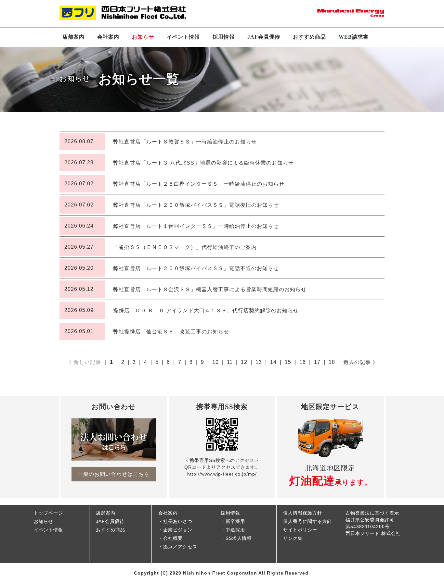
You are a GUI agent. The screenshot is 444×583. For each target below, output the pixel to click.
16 (302, 362)
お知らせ (143, 37)
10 (215, 362)
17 (317, 362)
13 (258, 362)
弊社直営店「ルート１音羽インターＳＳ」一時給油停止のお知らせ (196, 226)
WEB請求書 (354, 37)
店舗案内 (73, 37)
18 (332, 362)
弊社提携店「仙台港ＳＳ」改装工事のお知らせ (171, 331)
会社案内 (108, 37)
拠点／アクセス (180, 546)
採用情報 (224, 37)
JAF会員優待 (263, 37)
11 (230, 362)
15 (288, 362)
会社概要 (173, 538)
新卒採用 (235, 521)
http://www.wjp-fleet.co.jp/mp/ (222, 474)
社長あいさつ (177, 521)
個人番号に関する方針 (307, 521)
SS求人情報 (239, 538)
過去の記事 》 (360, 362)
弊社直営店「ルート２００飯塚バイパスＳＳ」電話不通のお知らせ (196, 268)
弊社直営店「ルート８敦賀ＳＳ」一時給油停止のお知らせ (185, 141)
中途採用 (235, 529)
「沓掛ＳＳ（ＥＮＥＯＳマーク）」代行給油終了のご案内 (185, 247)
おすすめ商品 (309, 37)
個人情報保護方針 (302, 512)
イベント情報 (183, 37)
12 (244, 362)
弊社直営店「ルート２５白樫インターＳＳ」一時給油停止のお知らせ (198, 184)
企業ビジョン (177, 529)
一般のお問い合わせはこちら (114, 474)
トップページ (48, 512)
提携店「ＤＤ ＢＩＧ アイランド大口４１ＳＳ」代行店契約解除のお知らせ (206, 310)
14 (273, 362)
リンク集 (293, 538)
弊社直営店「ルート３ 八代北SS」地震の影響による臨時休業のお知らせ (203, 163)
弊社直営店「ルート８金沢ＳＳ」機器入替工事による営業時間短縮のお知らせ (210, 289)
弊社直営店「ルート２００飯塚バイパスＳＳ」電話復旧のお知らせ (196, 205)
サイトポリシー (300, 529)
